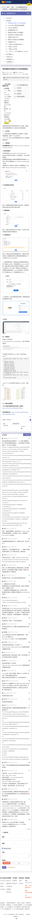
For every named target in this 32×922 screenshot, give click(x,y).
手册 (12, 7)
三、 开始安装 (17, 90)
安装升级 (5, 9)
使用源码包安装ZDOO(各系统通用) (18, 9)
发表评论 (27, 434)
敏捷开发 (28, 903)
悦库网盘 (8, 905)
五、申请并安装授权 (19, 96)
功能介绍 (8, 880)
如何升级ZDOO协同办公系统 (15, 35)
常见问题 (8, 892)
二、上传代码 (17, 88)
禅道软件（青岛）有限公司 (17, 914)
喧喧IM (23, 903)
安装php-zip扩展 (13, 49)
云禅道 (18, 903)
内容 (3, 852)
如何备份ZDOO (12, 42)
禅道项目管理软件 (11, 903)
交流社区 (21, 883)
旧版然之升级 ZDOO (13, 37)
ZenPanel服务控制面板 (18, 909)
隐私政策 (28, 914)
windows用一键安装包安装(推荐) (16, 25)
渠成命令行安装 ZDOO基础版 (15, 32)
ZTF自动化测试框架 (17, 905)
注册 (29, 4)
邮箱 (3, 843)
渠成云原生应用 (26, 907)
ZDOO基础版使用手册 (21, 7)
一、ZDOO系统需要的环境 (21, 85)
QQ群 (20, 880)
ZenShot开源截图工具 (5, 909)
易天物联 (2, 905)
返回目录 (16, 423)
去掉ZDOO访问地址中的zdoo (16, 44)
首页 (8, 7)
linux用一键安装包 (12, 27)
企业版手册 (9, 886)
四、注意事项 (17, 93)
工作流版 (2, 889)
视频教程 (8, 889)
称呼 (3, 837)
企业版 (1, 883)
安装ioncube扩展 (13, 46)
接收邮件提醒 (7, 848)
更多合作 (14, 883)
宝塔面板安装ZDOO (13, 30)
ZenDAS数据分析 (9, 907)
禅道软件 (14, 880)
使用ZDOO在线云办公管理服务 (16, 39)
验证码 (4, 860)
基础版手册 (9, 883)
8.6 (16, 917)
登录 (24, 4)
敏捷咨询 (27, 909)
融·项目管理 (17, 907)
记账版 (1, 886)
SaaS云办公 (3, 880)
